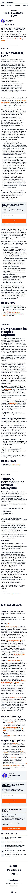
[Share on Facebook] (6, 25)
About (11, 889)
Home (2, 5)
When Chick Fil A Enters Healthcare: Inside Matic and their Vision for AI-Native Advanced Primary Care (15, 847)
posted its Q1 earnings (11, 626)
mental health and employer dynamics (15, 764)
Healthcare (14, 10)
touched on (13, 757)
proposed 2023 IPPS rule (13, 312)
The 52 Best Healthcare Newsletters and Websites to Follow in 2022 (15, 851)
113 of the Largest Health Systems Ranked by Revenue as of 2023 (15, 855)
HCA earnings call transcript (11, 306)
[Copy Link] (14, 25)
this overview (15, 743)
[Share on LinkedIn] (11, 25)
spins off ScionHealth (14, 466)
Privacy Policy (14, 886)
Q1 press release (10, 311)
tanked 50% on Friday (13, 660)
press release (16, 464)
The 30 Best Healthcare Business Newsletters (13, 838)
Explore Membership (14, 828)
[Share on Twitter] (8, 25)
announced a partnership (14, 640)
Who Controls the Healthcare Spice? (14, 841)
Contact (16, 889)
